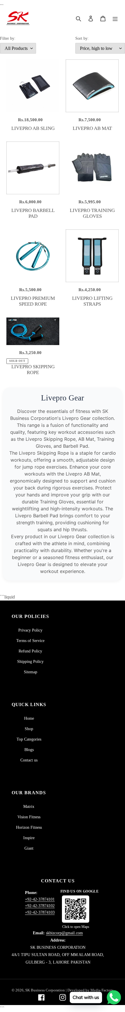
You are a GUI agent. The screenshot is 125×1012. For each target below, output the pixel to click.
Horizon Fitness (29, 827)
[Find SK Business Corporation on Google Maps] (75, 909)
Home (29, 718)
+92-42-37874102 (40, 906)
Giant (28, 848)
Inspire (29, 838)
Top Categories (29, 739)
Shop (29, 729)
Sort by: (82, 38)
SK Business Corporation (45, 990)
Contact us (29, 760)
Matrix (28, 806)
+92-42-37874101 (40, 899)
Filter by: (7, 38)
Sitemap (30, 672)
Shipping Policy (30, 661)
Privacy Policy (30, 630)
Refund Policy (30, 651)
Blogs (29, 750)
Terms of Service (30, 641)
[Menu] (115, 18)
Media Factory (101, 990)
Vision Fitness (28, 817)
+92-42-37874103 (40, 912)
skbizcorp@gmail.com (64, 933)
